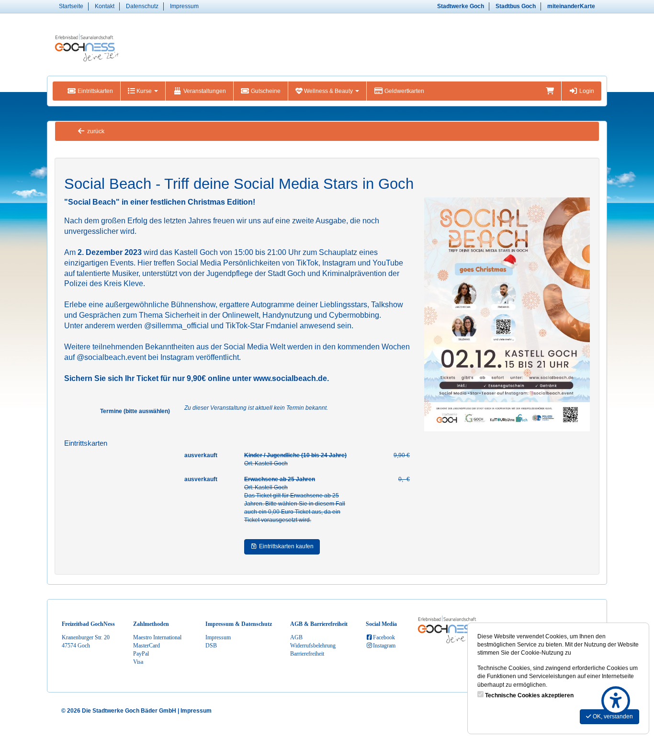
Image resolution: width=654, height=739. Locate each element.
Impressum (184, 6)
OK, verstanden (612, 716)
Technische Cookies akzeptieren (529, 695)
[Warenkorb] (550, 91)
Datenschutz (142, 6)
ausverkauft (200, 455)
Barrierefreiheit (307, 653)
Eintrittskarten (94, 91)
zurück (95, 131)
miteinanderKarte (571, 6)
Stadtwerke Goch (460, 6)
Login (586, 91)
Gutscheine (265, 91)
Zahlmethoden (151, 624)
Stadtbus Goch (516, 6)
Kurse (144, 91)
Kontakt (104, 6)
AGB (296, 637)
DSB (211, 645)
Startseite (71, 6)
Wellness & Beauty (328, 91)
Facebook (384, 637)
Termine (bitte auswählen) (135, 411)
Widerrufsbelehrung (313, 645)
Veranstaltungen (204, 91)
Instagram (384, 645)
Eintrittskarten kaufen (286, 546)
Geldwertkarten (403, 91)
